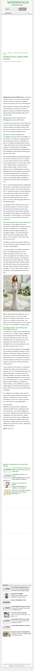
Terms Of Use (27, 664)
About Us (5, 664)
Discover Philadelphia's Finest (18, 600)
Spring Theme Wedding (17, 593)
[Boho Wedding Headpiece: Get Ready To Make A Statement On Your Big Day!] (7, 475)
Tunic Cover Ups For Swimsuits (19, 612)
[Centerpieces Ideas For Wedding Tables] (7, 636)
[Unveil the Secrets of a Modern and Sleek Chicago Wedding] (7, 469)
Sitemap (21, 664)
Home (4, 52)
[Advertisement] (17, 32)
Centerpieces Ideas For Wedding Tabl (20, 632)
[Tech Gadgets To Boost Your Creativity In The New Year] (7, 620)
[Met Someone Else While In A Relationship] (7, 494)
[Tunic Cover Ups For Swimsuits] (6, 617)
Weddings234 (18, 2)
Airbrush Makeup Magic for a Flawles (20, 625)
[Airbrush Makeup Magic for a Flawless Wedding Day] (7, 626)
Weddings (10, 52)
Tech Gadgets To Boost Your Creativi (20, 619)
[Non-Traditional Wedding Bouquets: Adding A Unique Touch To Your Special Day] (7, 588)
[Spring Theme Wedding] (6, 598)
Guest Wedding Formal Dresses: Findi (20, 606)
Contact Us (10, 664)
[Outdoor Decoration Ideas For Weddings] (7, 487)
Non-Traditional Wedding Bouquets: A (20, 587)
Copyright (16, 664)
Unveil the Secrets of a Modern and (21, 468)
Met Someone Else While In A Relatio (21, 490)
